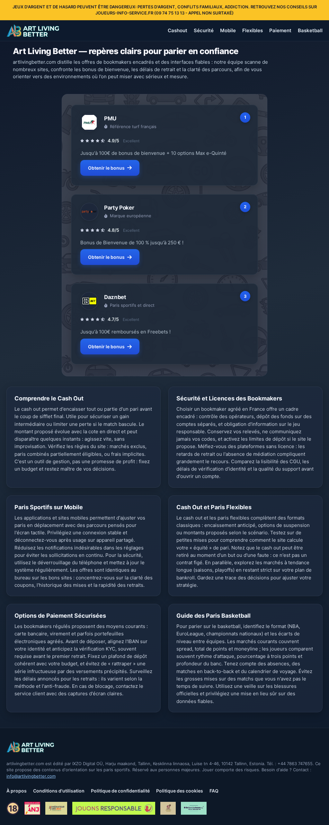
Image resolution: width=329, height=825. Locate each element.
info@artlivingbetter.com (31, 776)
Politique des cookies (179, 790)
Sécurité (204, 30)
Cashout (177, 30)
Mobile (228, 30)
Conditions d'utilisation (58, 790)
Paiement (280, 30)
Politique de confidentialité (120, 790)
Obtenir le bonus (106, 168)
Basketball (310, 30)
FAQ (213, 790)
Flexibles (252, 30)
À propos (16, 790)
